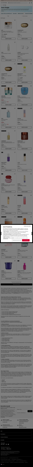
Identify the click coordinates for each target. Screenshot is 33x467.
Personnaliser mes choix (17, 240)
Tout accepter (25, 240)
